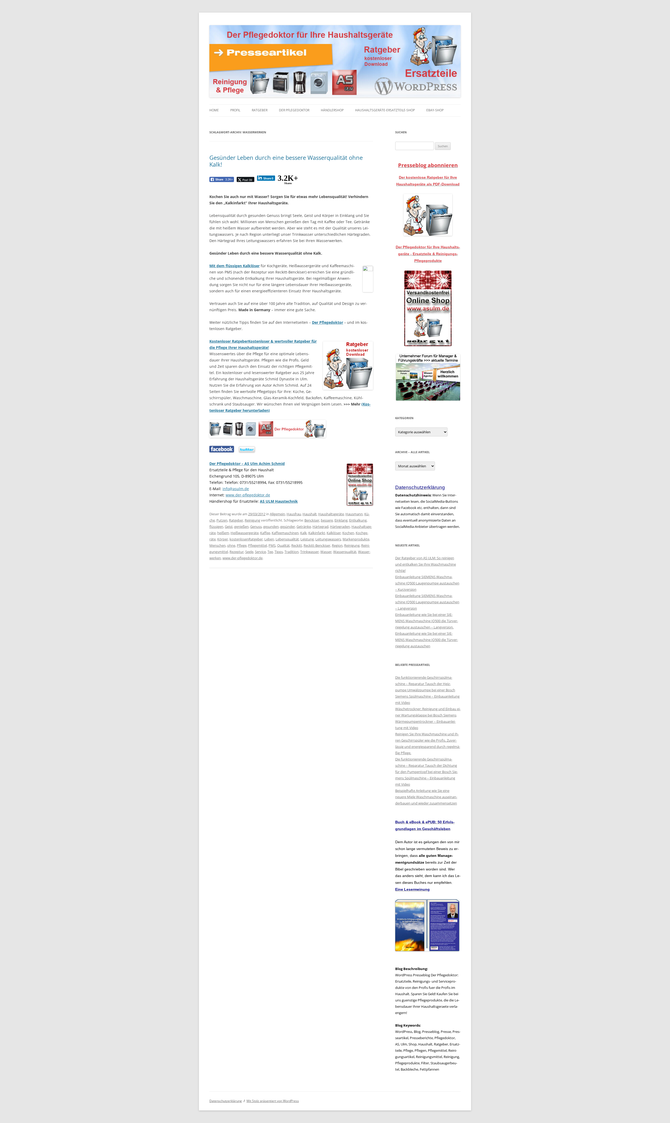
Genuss (256, 526)
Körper (222, 539)
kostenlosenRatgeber (246, 539)
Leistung (307, 539)
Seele (249, 551)
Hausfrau (294, 514)
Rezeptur (237, 551)
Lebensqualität (287, 539)
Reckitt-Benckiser (317, 545)
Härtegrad (320, 526)
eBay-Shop (435, 110)
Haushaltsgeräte (331, 514)
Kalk (303, 532)
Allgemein (277, 514)
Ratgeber (259, 110)
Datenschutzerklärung (225, 1101)
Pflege (242, 545)
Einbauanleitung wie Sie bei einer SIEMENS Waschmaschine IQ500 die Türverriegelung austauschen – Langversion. (426, 620)
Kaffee (265, 532)
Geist (229, 526)
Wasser (326, 551)
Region (337, 545)
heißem (223, 532)
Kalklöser (334, 532)
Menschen (217, 545)
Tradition (291, 551)
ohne (231, 545)
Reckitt (296, 545)
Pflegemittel (257, 545)
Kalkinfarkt (316, 532)
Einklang (341, 520)
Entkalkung (358, 520)
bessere (327, 520)
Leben (269, 539)
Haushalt (310, 514)
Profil (235, 110)
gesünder (287, 526)
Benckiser (311, 520)
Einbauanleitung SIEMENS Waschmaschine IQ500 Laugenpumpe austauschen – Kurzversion (427, 583)
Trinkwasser (309, 551)
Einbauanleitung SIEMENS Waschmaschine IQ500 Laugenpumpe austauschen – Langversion (427, 602)
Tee (270, 551)
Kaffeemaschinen (285, 532)
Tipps (279, 551)
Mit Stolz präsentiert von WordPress (273, 1101)
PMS (272, 545)
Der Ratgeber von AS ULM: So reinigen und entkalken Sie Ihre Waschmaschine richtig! (425, 564)
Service (260, 551)
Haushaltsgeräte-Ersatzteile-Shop (385, 110)
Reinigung (252, 520)
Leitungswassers (328, 539)
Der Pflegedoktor (294, 110)
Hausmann (354, 514)
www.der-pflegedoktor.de (242, 558)
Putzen (221, 520)
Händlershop (332, 110)
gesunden (271, 526)
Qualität (283, 545)
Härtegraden (340, 526)
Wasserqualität (344, 551)
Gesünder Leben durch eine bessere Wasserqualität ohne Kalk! (286, 161)
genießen (241, 526)
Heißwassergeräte (245, 532)
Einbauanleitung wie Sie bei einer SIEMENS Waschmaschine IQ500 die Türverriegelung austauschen (426, 639)
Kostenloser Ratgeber (228, 341)
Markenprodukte (356, 539)
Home (214, 110)
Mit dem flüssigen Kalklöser (234, 265)
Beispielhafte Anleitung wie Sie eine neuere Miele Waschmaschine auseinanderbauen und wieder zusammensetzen (426, 797)
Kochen (348, 532)
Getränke (304, 526)
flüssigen (216, 526)
